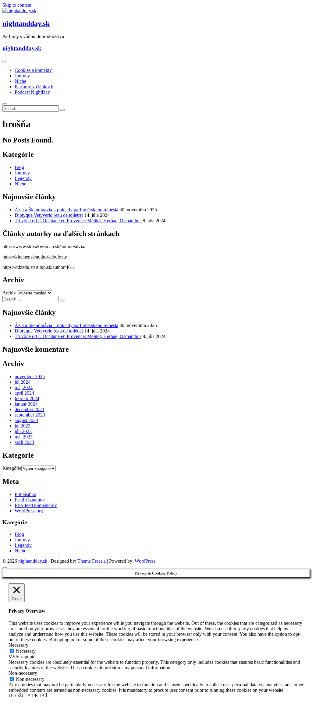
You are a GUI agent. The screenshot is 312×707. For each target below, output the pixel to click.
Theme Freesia (91, 561)
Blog (19, 167)
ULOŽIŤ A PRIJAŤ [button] (28, 695)
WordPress (145, 561)
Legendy (23, 178)
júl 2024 (22, 382)
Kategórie (11, 468)
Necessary (26, 651)
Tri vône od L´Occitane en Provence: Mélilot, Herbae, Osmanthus (78, 220)
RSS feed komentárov (36, 505)
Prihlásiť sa (25, 494)
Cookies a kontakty (33, 70)
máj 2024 (24, 387)
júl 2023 (22, 425)
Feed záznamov (30, 499)
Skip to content (16, 5)
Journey (22, 75)
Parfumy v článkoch (34, 86)
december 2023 (29, 409)
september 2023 (30, 414)
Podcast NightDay (32, 92)
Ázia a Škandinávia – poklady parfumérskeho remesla (66, 209)
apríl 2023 (24, 442)
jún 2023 (23, 431)
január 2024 (26, 403)
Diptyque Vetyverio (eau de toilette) (49, 215)
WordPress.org (29, 510)
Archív (9, 292)
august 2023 (26, 420)
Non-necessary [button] (23, 673)
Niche (20, 81)
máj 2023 (24, 436)
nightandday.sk (26, 23)
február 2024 (27, 398)
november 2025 (30, 376)
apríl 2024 (24, 393)
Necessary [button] (18, 645)
